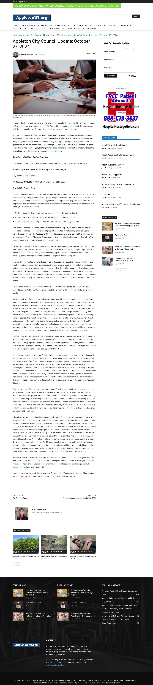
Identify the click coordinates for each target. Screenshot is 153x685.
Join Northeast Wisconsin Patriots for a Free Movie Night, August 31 (37, 592)
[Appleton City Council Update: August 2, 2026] (83, 544)
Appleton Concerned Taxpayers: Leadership (121, 204)
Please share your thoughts (31, 252)
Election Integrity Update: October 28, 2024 (79, 498)
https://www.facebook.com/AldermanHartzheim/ (47, 513)
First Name (109, 60)
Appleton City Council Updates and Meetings (43, 35)
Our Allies (106, 194)
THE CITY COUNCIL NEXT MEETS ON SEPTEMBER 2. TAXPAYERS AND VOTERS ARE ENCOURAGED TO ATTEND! (66, 6)
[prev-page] (14, 564)
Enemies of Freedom (123, 235)
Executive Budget (53, 151)
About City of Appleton (112, 174)
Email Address (110, 51)
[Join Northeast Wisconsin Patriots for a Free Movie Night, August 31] (107, 226)
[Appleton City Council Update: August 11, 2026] (54, 544)
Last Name (108, 67)
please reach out (20, 467)
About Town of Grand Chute (114, 145)
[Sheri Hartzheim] (16, 55)
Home (16, 35)
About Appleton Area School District (118, 184)
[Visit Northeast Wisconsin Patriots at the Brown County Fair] (107, 250)
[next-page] (17, 564)
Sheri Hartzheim (27, 54)
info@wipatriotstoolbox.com (57, 665)
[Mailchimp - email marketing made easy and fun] (132, 78)
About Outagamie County (113, 165)
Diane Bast (105, 207)
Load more (120, 270)
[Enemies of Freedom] (107, 238)
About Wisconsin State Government (118, 155)
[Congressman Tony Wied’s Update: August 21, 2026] (107, 261)
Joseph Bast (106, 148)
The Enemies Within (20, 498)
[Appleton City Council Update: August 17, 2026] (26, 544)
